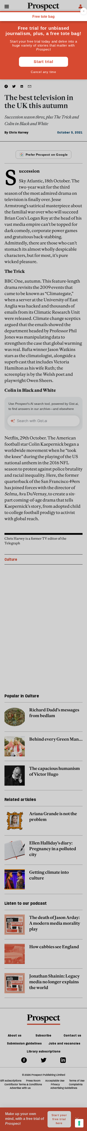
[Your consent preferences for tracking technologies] (79, 1123)
